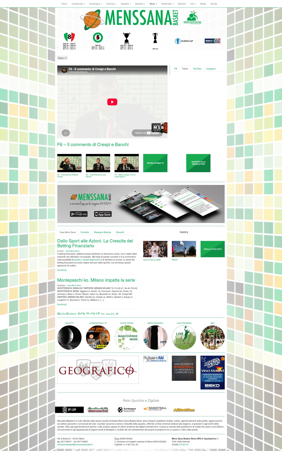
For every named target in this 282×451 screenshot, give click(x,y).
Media (203, 3)
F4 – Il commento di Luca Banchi (96, 175)
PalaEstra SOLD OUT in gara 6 (88, 314)
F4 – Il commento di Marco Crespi (67, 175)
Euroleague (95, 3)
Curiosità (85, 232)
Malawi (175, 259)
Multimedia (167, 3)
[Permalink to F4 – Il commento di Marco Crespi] (69, 163)
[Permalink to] (155, 163)
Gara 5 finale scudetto (152, 259)
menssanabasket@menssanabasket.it (75, 444)
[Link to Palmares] (69, 41)
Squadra (125, 3)
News (153, 3)
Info (192, 3)
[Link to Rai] (155, 359)
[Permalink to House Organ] (127, 337)
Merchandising (155, 323)
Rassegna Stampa (102, 232)
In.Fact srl (183, 444)
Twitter (185, 68)
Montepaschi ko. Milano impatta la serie (96, 280)
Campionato (78, 3)
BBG (212, 323)
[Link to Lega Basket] (212, 41)
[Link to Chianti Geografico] (98, 370)
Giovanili (139, 3)
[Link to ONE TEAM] (184, 368)
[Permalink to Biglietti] (69, 337)
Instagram (211, 68)
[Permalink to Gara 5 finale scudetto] (155, 249)
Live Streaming (184, 323)
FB (175, 68)
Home (64, 3)
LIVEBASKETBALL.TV (98, 323)
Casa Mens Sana (68, 232)
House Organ (126, 323)
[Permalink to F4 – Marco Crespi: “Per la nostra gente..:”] (127, 163)
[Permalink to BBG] (212, 337)
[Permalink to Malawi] (184, 249)
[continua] (61, 269)
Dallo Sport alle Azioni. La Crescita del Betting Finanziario (95, 243)
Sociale (213, 3)
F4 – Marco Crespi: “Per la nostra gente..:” (125, 175)
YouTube (197, 68)
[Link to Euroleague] (184, 41)
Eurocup (111, 3)
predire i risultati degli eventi (87, 259)
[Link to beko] (212, 372)
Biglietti (69, 323)
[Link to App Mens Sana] (141, 204)
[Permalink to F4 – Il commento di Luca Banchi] (98, 163)
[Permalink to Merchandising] (155, 337)
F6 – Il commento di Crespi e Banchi (93, 144)
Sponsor (182, 3)
